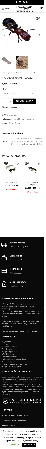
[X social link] (20, 2)
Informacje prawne (9, 347)
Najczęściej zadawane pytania (14, 359)
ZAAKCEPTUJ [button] (29, 445)
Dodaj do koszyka (24, 101)
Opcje (4, 88)
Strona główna (8, 73)
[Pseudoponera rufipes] (32, 170)
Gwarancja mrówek (10, 357)
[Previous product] (34, 72)
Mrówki (19, 73)
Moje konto (6, 342)
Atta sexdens (11, 182)
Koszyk (5, 344)
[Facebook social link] (16, 2)
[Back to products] (37, 72)
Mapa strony (7, 361)
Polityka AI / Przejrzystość (12, 366)
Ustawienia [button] (14, 445)
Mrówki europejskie (26, 119)
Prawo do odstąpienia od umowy (15, 364)
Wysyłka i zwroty (8, 354)
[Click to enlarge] (7, 50)
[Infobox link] (22, 245)
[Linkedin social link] (27, 2)
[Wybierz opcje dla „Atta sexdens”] (18, 168)
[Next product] (40, 72)
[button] (4, 35)
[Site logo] (24, 8)
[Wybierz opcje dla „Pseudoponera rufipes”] (38, 168)
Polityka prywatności (10, 351)
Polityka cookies (8, 349)
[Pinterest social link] (24, 2)
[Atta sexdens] (11, 170)
